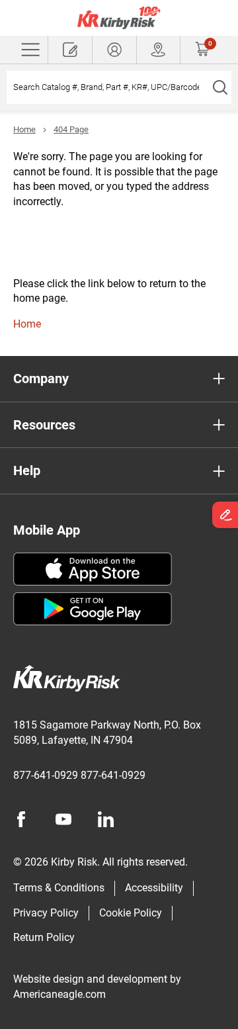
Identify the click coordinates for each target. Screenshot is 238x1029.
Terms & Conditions (58, 887)
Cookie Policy (130, 913)
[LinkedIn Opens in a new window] (106, 819)
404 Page (71, 129)
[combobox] (107, 87)
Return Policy (44, 937)
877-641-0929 (45, 775)
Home (24, 129)
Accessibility (154, 887)
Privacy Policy (46, 913)
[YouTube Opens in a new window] (63, 819)
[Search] (219, 87)
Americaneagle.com (59, 994)
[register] (70, 50)
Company (41, 378)
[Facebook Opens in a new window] (21, 819)
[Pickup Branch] (158, 50)
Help (26, 470)
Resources (44, 425)
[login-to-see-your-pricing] (114, 50)
